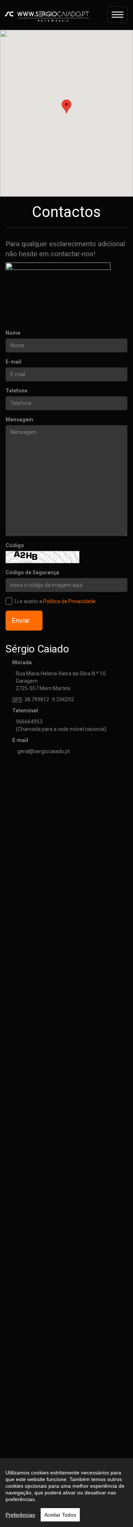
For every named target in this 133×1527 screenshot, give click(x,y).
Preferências (20, 1515)
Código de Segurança (32, 572)
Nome (13, 333)
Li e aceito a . (56, 601)
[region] (66, 1492)
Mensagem (19, 419)
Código (15, 545)
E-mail (13, 362)
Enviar (21, 620)
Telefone (16, 391)
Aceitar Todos (60, 1515)
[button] (66, 106)
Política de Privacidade (69, 601)
